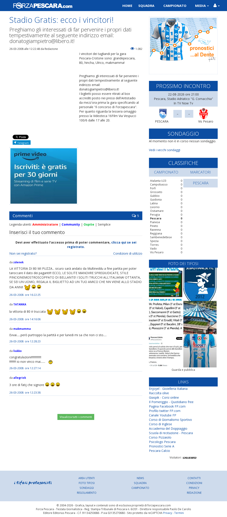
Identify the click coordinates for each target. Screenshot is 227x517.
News (140, 478)
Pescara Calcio (159, 451)
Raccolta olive (159, 393)
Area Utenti (86, 478)
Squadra (146, 5)
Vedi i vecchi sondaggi (164, 150)
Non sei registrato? (23, 253)
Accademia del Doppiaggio (168, 428)
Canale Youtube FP (162, 415)
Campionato (174, 5)
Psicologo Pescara (162, 442)
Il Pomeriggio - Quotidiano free (171, 402)
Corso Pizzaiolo (160, 437)
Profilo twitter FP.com (164, 411)
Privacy (194, 488)
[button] (216, 5)
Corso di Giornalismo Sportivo (170, 420)
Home (127, 5)
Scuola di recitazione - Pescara (171, 433)
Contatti (194, 478)
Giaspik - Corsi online (164, 397)
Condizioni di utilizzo (127, 253)
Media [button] (201, 5)
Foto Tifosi (87, 483)
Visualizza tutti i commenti (76, 417)
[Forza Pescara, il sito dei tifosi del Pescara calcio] (59, 5)
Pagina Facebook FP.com (167, 406)
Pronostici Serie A (161, 446)
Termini (179, 513)
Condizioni (194, 483)
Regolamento (86, 492)
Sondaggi (87, 488)
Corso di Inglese (160, 424)
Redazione (194, 492)
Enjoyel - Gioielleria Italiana (168, 388)
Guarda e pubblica (183, 370)
